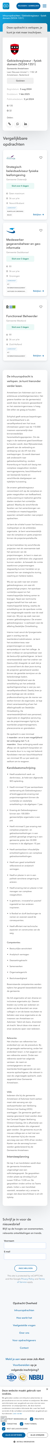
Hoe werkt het (24, 1318)
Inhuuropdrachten (11, 15)
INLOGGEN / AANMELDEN (28, 6)
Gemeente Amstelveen (18, 68)
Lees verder (17, 1413)
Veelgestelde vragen (24, 1325)
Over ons (24, 1333)
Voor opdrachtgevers (24, 1340)
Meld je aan (13, 1359)
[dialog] (25, 1416)
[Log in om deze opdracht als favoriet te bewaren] (41, 158)
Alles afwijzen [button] (37, 1435)
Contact (24, 1348)
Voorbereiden (21, 1365)
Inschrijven (26, 1268)
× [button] (47, 1389)
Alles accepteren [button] (13, 1435)
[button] (25, 1441)
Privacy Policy (27, 1279)
